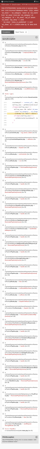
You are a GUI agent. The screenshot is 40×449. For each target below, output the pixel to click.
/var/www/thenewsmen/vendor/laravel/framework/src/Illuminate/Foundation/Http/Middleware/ (21, 367)
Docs (37, 1)
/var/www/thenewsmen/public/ (17, 430)
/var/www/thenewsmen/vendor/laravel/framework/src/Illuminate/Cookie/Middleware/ (21, 243)
